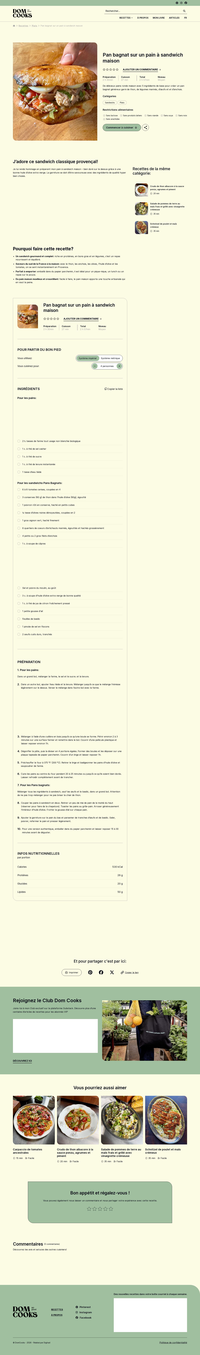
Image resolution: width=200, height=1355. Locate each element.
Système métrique (110, 358)
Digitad (47, 1342)
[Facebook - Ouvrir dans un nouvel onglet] (186, 3)
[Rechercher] (184, 11)
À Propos (142, 17)
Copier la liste (115, 389)
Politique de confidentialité (173, 1342)
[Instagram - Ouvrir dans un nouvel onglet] (181, 3)
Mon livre (159, 17)
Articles (174, 17)
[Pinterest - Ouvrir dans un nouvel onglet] (177, 3)
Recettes (124, 17)
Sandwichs (110, 102)
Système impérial (87, 358)
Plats (34, 26)
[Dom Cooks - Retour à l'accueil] (22, 13)
